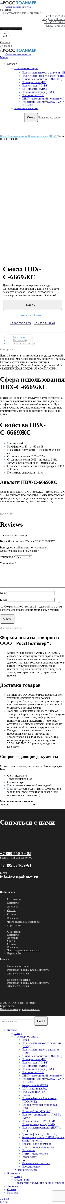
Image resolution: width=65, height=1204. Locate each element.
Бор (24, 1160)
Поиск (31, 117)
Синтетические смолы (35, 1153)
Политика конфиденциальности (20, 1009)
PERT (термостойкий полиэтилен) (43, 98)
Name (3, 593)
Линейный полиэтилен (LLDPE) (42, 79)
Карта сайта (14, 925)
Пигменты (28, 1150)
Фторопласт (29, 1156)
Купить (30, 304)
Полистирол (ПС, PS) (35, 85)
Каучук (26, 1095)
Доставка (12, 906)
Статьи (11, 910)
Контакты (13, 902)
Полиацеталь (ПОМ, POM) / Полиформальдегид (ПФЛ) (39, 1122)
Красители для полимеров (38, 1147)
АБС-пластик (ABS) (34, 88)
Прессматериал (31, 1166)
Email (3, 599)
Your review (8, 563)
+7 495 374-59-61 (54, 22)
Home (3, 136)
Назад (18, 1033)
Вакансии (12, 917)
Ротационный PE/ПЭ (35, 1085)
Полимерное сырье (26, 68)
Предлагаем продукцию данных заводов (39, 1182)
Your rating (7, 556)
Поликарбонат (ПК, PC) (36, 1111)
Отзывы (11, 914)
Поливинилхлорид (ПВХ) (38, 92)
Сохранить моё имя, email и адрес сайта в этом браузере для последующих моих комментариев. (31, 608)
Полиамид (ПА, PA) (34, 1091)
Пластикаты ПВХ (33, 95)
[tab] (35, 337)
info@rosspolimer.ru (53, 19)
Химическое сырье (26, 108)
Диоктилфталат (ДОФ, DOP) (39, 1134)
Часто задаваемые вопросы (23, 921)
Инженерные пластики (36, 1163)
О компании (14, 899)
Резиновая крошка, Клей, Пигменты (28, 969)
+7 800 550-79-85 (54, 16)
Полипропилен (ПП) (34, 82)
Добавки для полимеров (36, 1143)
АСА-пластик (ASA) (34, 1088)
